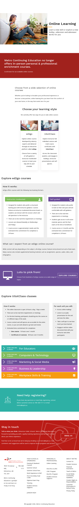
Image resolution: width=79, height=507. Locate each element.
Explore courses (68, 275)
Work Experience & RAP (34, 473)
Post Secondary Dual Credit (33, 476)
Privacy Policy (70, 491)
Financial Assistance (69, 467)
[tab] (39, 348)
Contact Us (69, 461)
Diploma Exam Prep (33, 480)
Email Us (68, 436)
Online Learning (51, 463)
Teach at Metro (71, 471)
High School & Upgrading (32, 460)
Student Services (71, 464)
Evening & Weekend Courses (33, 464)
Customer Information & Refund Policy (70, 486)
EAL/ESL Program (52, 474)
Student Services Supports (32, 486)
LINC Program (51, 471)
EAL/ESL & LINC (52, 469)
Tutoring (29, 483)
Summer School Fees (33, 470)
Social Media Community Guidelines (70, 475)
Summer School (32, 468)
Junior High (31, 493)
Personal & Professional (52, 460)
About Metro (71, 459)
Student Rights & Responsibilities (71, 481)
